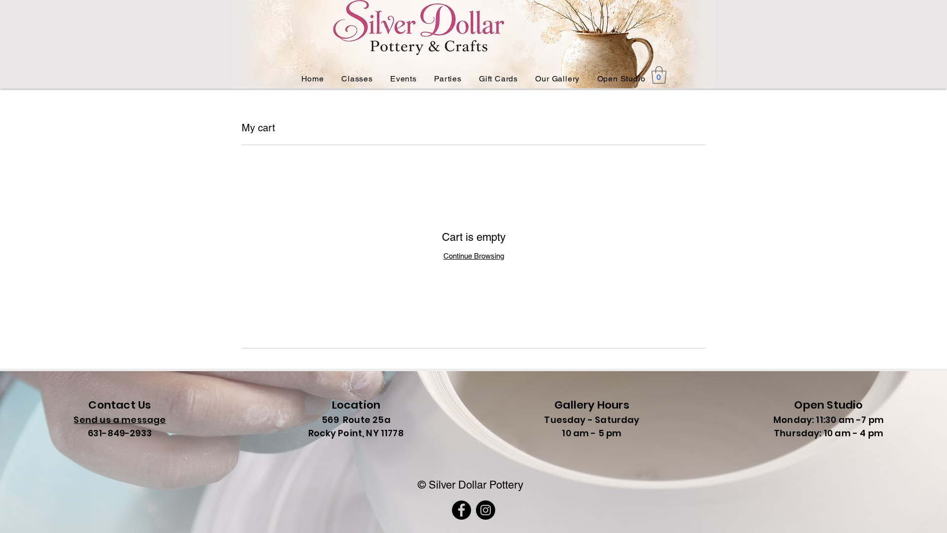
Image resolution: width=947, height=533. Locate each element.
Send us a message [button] (119, 420)
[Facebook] (461, 510)
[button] (659, 75)
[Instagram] (485, 510)
